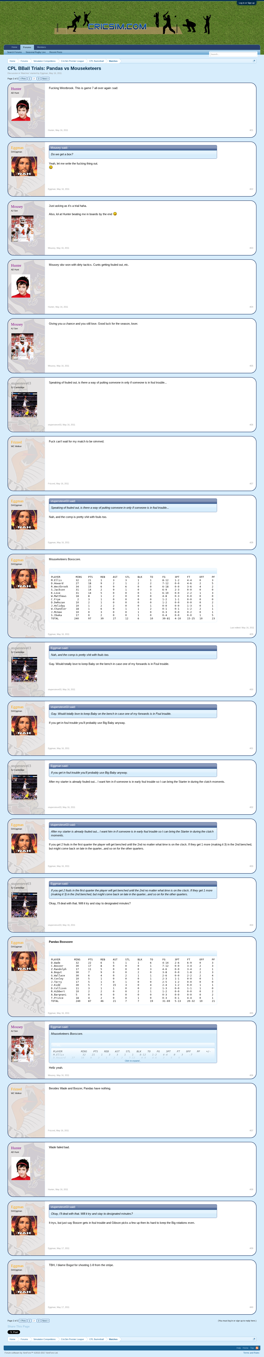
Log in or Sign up (247, 3)
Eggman (44, 73)
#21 (251, 130)
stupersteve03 (54, 424)
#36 (251, 1075)
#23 (251, 248)
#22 (251, 189)
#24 (251, 307)
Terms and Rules (251, 1353)
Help (239, 1348)
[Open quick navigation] (254, 61)
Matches (25, 73)
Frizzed (51, 483)
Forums (27, 47)
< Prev (23, 78)
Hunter (51, 130)
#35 (251, 1013)
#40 (251, 1307)
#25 (251, 366)
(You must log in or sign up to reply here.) (237, 1321)
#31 (251, 748)
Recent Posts (55, 52)
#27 (251, 483)
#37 (251, 1130)
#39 (251, 1248)
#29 (251, 634)
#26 (251, 424)
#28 (251, 542)
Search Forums (14, 52)
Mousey (51, 248)
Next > (45, 78)
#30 (251, 689)
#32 (251, 807)
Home (14, 47)
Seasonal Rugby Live (36, 52)
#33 (251, 866)
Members (41, 47)
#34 (251, 925)
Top (252, 1348)
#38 (251, 1189)
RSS (257, 1348)
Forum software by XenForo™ (31, 1353)
